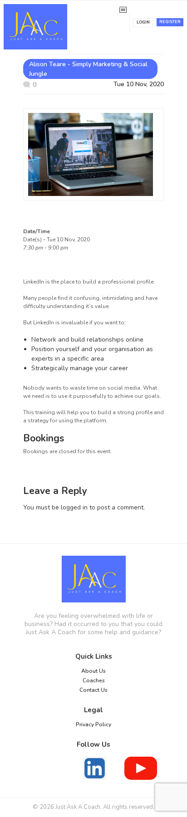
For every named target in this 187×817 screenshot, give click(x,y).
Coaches (94, 680)
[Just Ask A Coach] (93, 579)
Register (170, 21)
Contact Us (93, 690)
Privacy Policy (93, 724)
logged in (74, 507)
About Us (93, 671)
